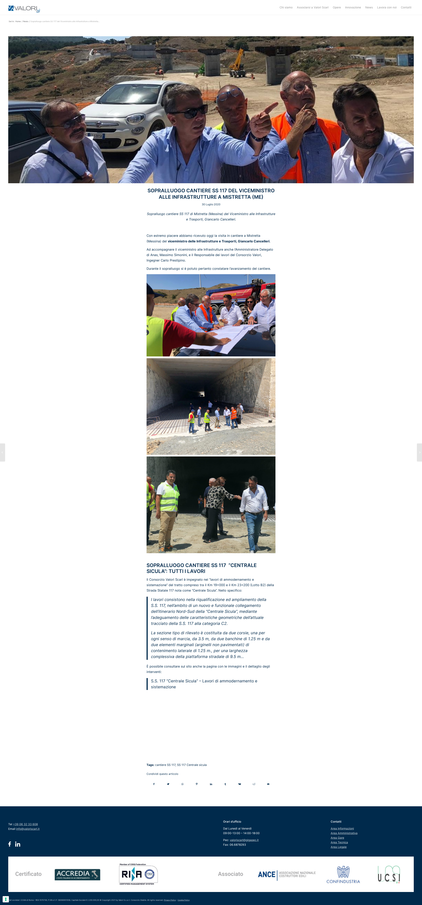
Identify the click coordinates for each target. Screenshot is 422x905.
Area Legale (339, 847)
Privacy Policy (170, 900)
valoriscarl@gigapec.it (244, 840)
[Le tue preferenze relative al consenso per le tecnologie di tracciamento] (6, 899)
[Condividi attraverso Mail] (268, 784)
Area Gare (337, 837)
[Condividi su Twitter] (168, 784)
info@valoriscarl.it (28, 829)
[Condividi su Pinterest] (197, 784)
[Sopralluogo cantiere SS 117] (211, 109)
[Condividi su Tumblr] (225, 784)
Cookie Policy (184, 900)
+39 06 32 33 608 (25, 824)
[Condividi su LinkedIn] (211, 784)
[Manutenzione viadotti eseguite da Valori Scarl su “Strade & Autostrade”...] (419, 452)
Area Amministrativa (344, 833)
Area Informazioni (342, 828)
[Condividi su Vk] (240, 784)
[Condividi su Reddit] (254, 784)
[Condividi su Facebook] (154, 784)
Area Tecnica (339, 842)
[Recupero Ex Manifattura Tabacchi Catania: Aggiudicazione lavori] (2, 452)
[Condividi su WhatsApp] (182, 784)
